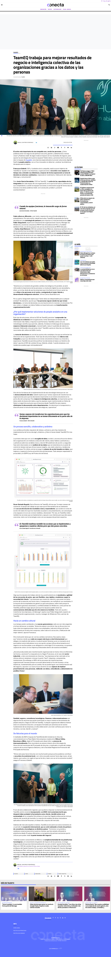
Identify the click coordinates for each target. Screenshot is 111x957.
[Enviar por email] (48, 147)
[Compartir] (54, 147)
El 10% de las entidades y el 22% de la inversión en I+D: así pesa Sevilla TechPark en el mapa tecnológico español (87, 210)
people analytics (62, 873)
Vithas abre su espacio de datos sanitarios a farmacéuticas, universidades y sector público (87, 201)
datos (26, 873)
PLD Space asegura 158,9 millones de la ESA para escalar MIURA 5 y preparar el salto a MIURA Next (87, 173)
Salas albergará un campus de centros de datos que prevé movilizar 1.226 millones (87, 255)
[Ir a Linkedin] (104, 1)
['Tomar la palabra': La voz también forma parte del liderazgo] (14, 894)
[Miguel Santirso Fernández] (15, 142)
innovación (37, 873)
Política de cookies (19, 933)
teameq (49, 873)
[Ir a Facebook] (101, 1)
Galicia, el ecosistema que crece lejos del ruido (87, 280)
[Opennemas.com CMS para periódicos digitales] (55, 948)
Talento (15, 52)
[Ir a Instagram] (106, 1)
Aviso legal (16, 927)
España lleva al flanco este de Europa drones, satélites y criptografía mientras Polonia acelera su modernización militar (88, 181)
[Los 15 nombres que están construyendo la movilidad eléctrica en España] (77, 262)
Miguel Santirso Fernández (25, 142)
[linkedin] (18, 868)
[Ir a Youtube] (108, 1)
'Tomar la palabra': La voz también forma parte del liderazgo (12, 905)
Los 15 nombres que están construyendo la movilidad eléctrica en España (87, 263)
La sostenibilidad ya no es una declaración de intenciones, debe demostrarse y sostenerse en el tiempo (87, 272)
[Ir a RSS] (109, 1)
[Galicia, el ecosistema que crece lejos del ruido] (77, 279)
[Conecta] (55, 5)
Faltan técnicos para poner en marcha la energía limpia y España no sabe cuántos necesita (41, 905)
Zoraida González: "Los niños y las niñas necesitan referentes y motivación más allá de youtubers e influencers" (69, 905)
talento (16, 873)
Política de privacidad (19, 930)
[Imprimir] (51, 147)
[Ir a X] (103, 1)
